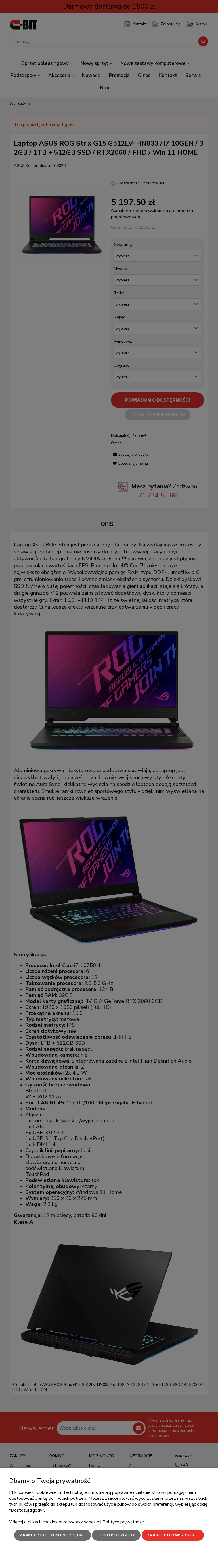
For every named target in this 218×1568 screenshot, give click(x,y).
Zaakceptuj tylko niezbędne (52, 1535)
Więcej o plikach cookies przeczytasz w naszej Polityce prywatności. (77, 1522)
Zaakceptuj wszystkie (172, 1535)
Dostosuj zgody (116, 1535)
